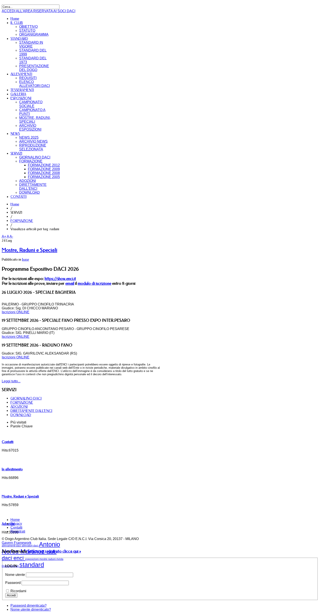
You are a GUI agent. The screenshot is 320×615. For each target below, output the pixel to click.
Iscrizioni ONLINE (15, 312)
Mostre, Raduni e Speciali (29, 250)
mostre (43, 559)
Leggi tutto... (11, 381)
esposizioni (32, 559)
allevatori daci (30, 545)
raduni (52, 559)
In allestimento (12, 469)
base (25, 259)
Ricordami (18, 591)
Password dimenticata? (28, 605)
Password (13, 583)
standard (31, 564)
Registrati (17, 531)
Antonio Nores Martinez (31, 548)
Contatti (7, 442)
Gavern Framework (16, 543)
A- (11, 236)
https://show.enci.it (60, 278)
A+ (4, 236)
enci (19, 558)
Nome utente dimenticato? (30, 609)
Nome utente (15, 575)
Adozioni (8, 524)
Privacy (16, 523)
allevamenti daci (12, 545)
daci (7, 558)
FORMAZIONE (21, 221)
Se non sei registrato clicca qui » (54, 551)
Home (14, 204)
